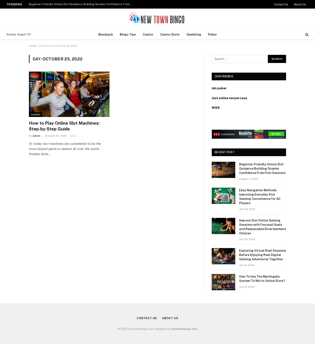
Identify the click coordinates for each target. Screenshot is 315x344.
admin (36, 135)
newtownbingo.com (184, 329)
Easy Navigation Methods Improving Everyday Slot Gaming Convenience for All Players (259, 196)
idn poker (219, 88)
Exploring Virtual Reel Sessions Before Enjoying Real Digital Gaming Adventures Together (262, 255)
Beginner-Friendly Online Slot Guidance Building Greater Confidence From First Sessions (82, 4)
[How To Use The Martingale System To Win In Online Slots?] (223, 282)
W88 (216, 107)
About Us (300, 4)
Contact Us (281, 4)
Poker (212, 34)
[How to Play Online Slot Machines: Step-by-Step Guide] (69, 94)
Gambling (193, 34)
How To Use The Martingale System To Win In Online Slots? (262, 279)
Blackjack (105, 34)
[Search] (306, 34)
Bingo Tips (128, 34)
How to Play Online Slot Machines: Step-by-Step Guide (64, 126)
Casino (148, 34)
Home (32, 45)
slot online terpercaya (229, 98)
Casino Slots (170, 34)
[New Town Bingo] (158, 19)
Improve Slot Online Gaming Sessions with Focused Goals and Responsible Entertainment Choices (262, 227)
